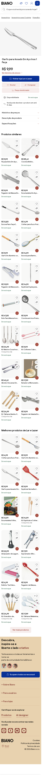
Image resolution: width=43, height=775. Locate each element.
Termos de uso (33, 746)
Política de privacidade (30, 743)
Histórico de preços (11, 113)
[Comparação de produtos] (21, 3)
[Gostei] (17, 141)
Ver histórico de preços (11, 73)
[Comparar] (17, 146)
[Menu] (37, 3)
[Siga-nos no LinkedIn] (24, 730)
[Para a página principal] (6, 3)
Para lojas (8, 701)
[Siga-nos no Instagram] (3, 730)
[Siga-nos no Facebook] (10, 730)
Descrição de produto (12, 118)
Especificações (9, 124)
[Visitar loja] (20, 39)
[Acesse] (31, 3)
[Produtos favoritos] (26, 3)
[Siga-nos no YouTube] (17, 730)
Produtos (6, 715)
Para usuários (9, 693)
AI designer (22, 715)
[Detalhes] (17, 156)
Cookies (36, 740)
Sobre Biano (9, 684)
